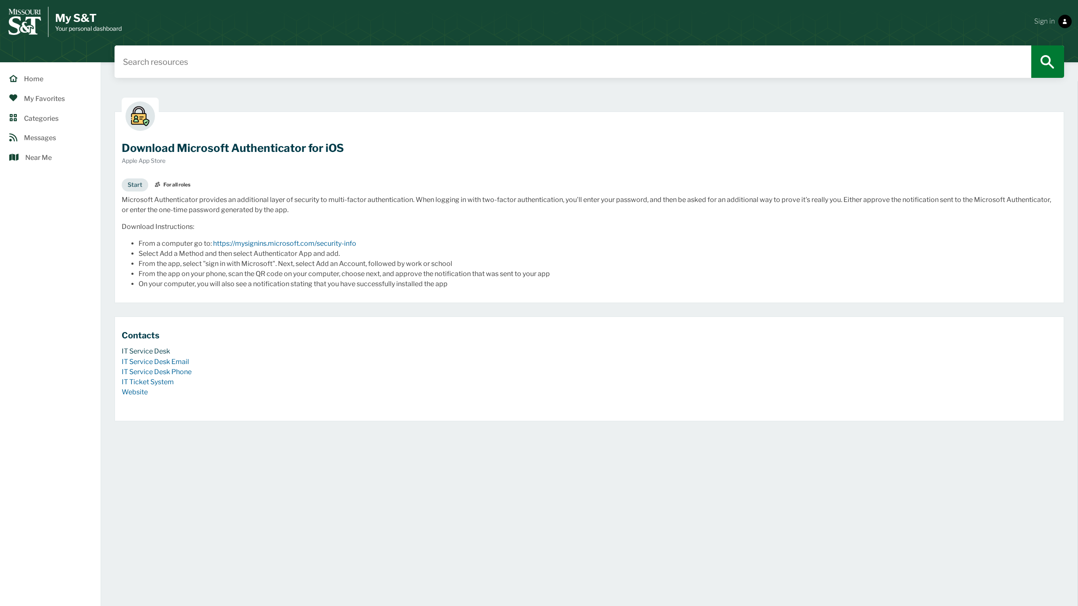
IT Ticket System (148, 382)
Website (135, 392)
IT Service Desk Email (155, 362)
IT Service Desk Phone (157, 372)
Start (135, 184)
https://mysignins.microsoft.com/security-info (284, 243)
